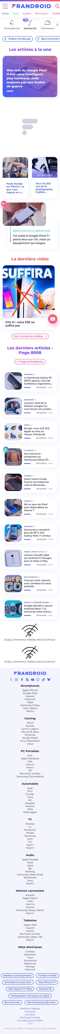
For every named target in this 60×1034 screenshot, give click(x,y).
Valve (30, 743)
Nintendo (30, 734)
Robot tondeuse (19, 38)
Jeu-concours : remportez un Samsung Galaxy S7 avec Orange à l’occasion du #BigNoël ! (38, 456)
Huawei (30, 696)
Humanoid (29, 450)
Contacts (30, 1014)
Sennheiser (30, 877)
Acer (30, 755)
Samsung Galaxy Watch (30, 910)
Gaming (30, 718)
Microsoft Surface (30, 773)
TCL (30, 841)
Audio (30, 855)
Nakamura (30, 963)
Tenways (30, 966)
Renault (30, 806)
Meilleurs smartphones (17, 975)
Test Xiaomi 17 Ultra (20, 988)
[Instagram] (16, 680)
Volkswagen (30, 812)
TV (30, 819)
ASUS (30, 722)
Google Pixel (30, 693)
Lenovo (30, 764)
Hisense (30, 823)
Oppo (30, 702)
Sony (30, 838)
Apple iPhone (30, 690)
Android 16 (45, 988)
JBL (30, 868)
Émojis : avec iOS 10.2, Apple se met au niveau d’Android (37, 431)
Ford (30, 797)
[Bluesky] (49, 680)
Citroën (30, 794)
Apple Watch (30, 898)
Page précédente (31, 361)
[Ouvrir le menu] (5, 6)
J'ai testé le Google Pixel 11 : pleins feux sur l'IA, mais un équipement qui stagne (31, 239)
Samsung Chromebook (30, 776)
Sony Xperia (30, 708)
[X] (11, 680)
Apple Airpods (30, 859)
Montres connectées (30, 890)
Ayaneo (30, 725)
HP (30, 770)
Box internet (12, 1002)
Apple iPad (30, 924)
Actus (5, 13)
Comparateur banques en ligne (30, 995)
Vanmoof (30, 969)
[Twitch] (38, 680)
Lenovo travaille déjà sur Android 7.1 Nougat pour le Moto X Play (38, 558)
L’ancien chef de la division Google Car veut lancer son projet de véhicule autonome (38, 406)
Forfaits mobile (47, 975)
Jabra (30, 865)
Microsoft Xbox (30, 731)
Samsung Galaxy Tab (30, 936)
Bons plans (41, 13)
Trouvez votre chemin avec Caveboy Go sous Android (37, 583)
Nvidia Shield (30, 737)
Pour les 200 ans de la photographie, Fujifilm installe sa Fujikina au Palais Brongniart (44, 188)
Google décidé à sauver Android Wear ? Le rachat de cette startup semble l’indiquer (38, 608)
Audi (30, 788)
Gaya (30, 957)
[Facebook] (22, 680)
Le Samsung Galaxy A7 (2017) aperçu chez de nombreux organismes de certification (38, 380)
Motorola (30, 699)
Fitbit (30, 901)
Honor (30, 767)
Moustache (30, 960)
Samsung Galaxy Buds (30, 874)
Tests (16, 13)
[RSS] (27, 680)
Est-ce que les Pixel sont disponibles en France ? (36, 507)
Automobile (30, 783)
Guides (27, 13)
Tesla (30, 809)
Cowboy (30, 951)
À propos (30, 1011)
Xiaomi (30, 711)
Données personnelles (30, 1020)
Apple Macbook (30, 758)
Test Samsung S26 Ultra (41, 1002)
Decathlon (30, 954)
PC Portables (30, 751)
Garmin (30, 904)
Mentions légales (30, 1008)
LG (30, 826)
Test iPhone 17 (47, 982)
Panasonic (30, 829)
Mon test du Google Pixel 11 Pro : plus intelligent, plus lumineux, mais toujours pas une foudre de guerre (27, 78)
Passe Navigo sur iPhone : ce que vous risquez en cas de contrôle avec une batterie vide (15, 188)
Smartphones (30, 685)
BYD (30, 791)
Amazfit (30, 895)
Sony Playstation (30, 740)
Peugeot (30, 803)
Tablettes (30, 920)
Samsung (30, 835)
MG (30, 800)
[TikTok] (44, 680)
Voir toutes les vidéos (28, 336)
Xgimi (30, 844)
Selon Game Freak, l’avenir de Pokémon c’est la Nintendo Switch (36, 482)
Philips (30, 832)
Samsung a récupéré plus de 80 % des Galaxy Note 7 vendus (37, 532)
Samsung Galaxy (30, 705)
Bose (30, 862)
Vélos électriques (30, 947)
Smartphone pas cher (17, 982)
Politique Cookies (30, 1017)
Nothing (30, 871)
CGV (30, 1023)
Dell (30, 761)
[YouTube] (33, 680)
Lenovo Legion (30, 728)
